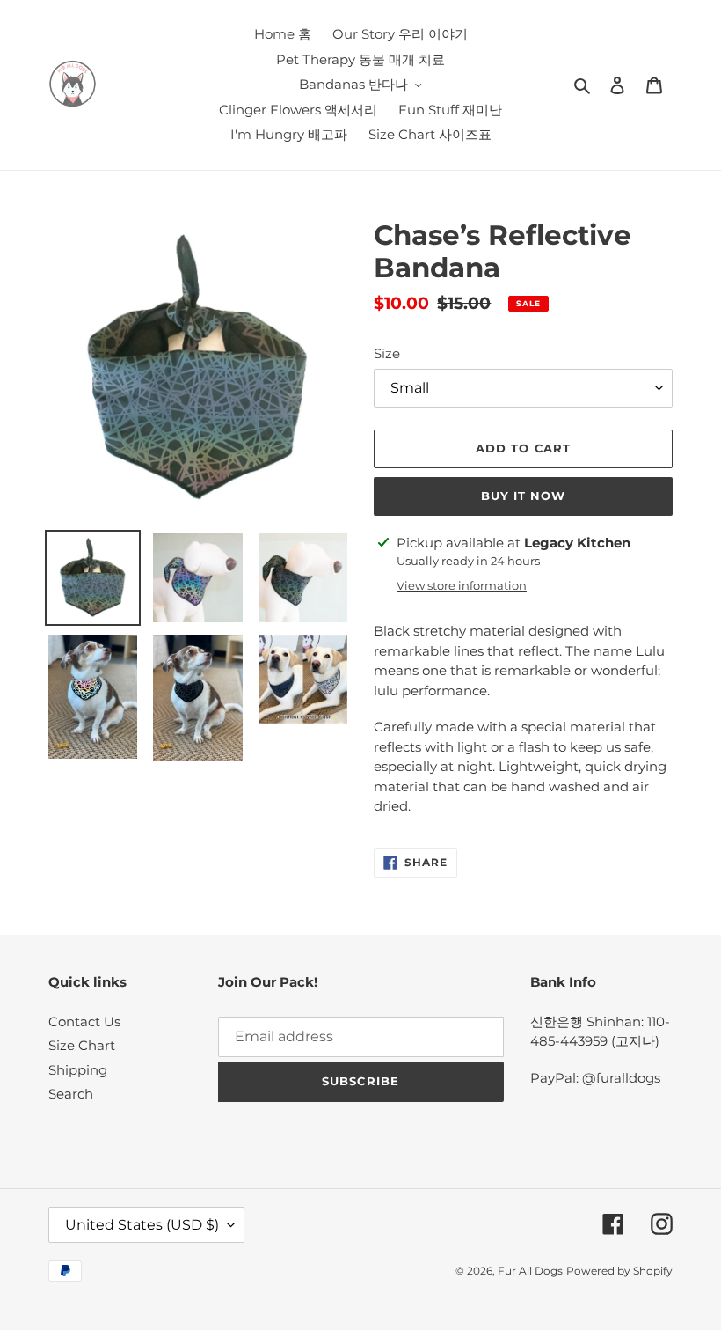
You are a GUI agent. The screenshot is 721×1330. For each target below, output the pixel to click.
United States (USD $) (142, 1224)
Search (70, 1093)
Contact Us (84, 1021)
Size (387, 353)
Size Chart (81, 1045)
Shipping (77, 1070)
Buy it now (523, 496)
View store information (462, 585)
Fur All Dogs (530, 1270)
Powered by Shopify (619, 1270)
